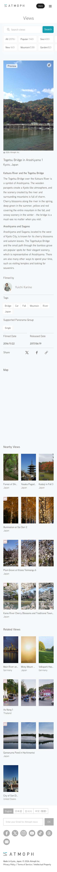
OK (49, 821)
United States (9, 798)
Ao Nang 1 (8, 709)
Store (40, 6)
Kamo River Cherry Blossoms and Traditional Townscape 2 (28, 613)
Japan (14, 164)
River (45, 305)
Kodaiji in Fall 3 (46, 484)
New (10, 47)
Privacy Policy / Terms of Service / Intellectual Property (27, 864)
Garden (45, 47)
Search (48, 29)
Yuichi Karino (23, 287)
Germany (7, 670)
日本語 (18, 811)
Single (8, 327)
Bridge (8, 305)
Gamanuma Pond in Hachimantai (19, 752)
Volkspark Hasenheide (46, 666)
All (10, 39)
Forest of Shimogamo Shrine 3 (10, 484)
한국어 (28, 811)
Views (28, 18)
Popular (27, 39)
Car (17, 305)
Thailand (7, 713)
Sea (45, 39)
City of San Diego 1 (10, 795)
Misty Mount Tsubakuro (28, 666)
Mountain (28, 47)
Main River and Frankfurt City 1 (10, 666)
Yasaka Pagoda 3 (28, 484)
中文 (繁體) (40, 811)
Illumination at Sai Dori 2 (15, 527)
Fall (24, 305)
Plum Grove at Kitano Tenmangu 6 (19, 570)
